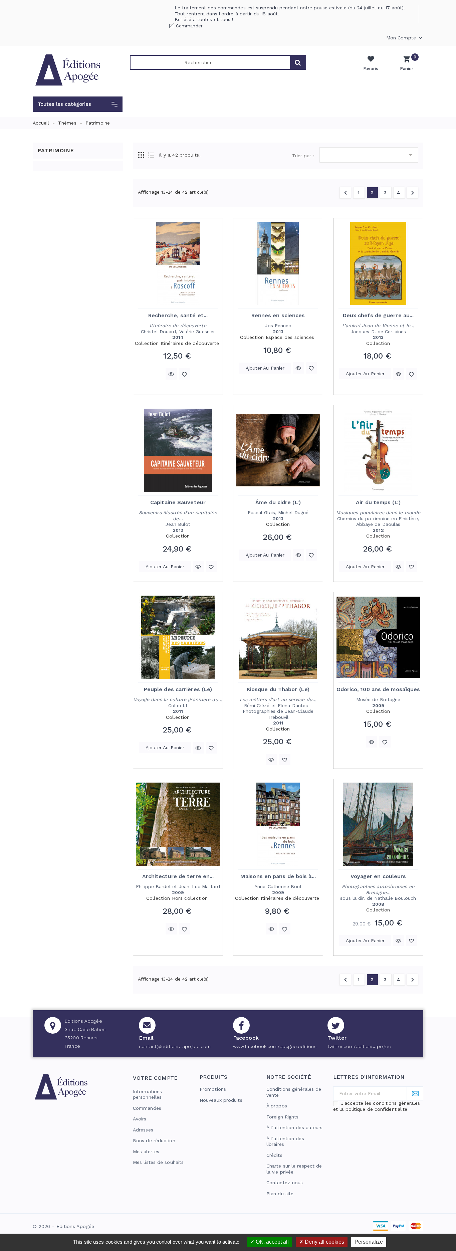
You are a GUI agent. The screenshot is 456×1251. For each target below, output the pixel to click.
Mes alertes (146, 1151)
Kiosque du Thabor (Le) (278, 689)
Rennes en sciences (278, 315)
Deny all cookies (323, 1242)
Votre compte (155, 1078)
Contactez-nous (284, 1182)
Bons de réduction (154, 1140)
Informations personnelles (147, 1094)
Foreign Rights (282, 1116)
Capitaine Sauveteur (178, 502)
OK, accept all (271, 1242)
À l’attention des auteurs (294, 1127)
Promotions (213, 1089)
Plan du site (279, 1193)
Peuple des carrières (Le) (178, 689)
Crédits (274, 1155)
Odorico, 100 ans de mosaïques (378, 689)
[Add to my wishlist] (184, 374)
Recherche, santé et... (178, 315)
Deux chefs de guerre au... (378, 315)
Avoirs (140, 1118)
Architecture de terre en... (178, 876)
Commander (189, 25)
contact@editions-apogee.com (175, 1046)
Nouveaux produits (221, 1100)
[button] (78, 104)
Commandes (147, 1108)
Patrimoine (56, 150)
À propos (276, 1105)
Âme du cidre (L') (278, 502)
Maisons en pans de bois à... (278, 876)
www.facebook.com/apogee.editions (274, 1046)
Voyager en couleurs (378, 876)
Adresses (143, 1129)
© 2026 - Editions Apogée (63, 1226)
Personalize (369, 1242)
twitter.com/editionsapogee (359, 1046)
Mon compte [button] (404, 38)
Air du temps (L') (378, 502)
